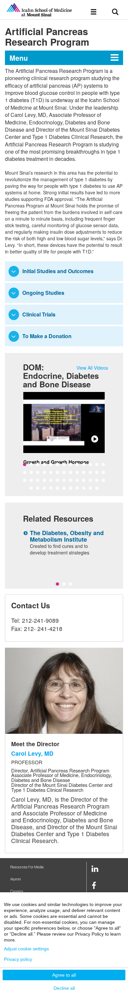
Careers (16, 891)
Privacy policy (18, 959)
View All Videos (92, 367)
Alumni (15, 879)
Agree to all (64, 975)
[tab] (64, 271)
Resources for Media (27, 867)
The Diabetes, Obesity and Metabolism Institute (67, 536)
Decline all (64, 988)
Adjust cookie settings (26, 948)
